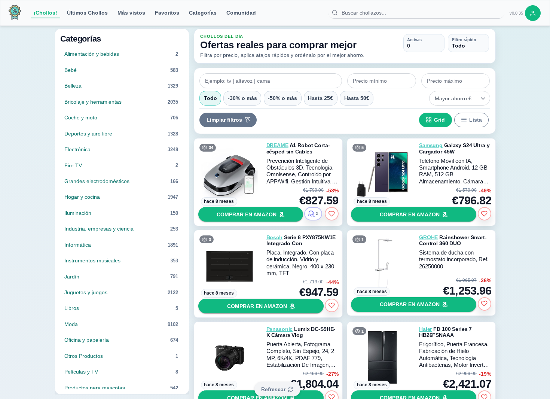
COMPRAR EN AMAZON (246, 214)
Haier (425, 329)
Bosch (274, 237)
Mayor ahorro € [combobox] (453, 98)
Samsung (431, 145)
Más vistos (131, 13)
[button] (483, 98)
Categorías (203, 13)
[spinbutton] (381, 80)
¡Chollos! (45, 13)
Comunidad (241, 13)
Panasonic (279, 329)
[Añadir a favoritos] (331, 213)
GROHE (428, 237)
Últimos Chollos (87, 13)
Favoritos (167, 13)
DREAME (277, 145)
